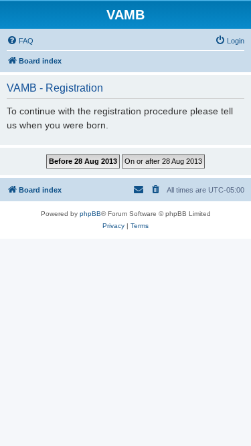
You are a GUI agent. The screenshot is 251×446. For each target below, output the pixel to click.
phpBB (90, 213)
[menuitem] (20, 41)
